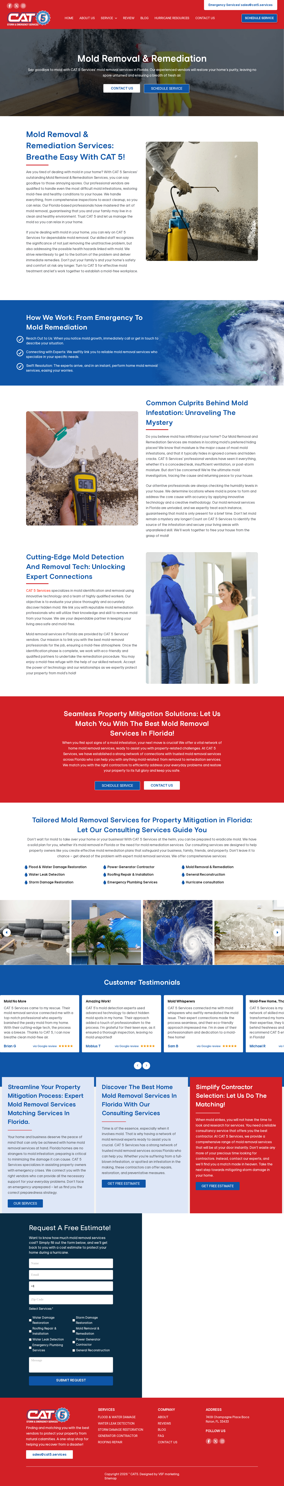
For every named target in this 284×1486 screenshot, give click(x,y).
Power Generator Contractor (88, 1342)
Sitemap (111, 1478)
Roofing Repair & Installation (44, 1331)
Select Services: (41, 1309)
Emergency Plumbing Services (47, 1347)
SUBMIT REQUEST (71, 1380)
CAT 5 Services (38, 590)
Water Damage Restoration (43, 1320)
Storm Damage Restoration (87, 1320)
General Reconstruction (93, 1350)
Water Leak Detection (48, 1339)
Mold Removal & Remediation (87, 1331)
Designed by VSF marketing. (160, 1474)
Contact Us (162, 785)
